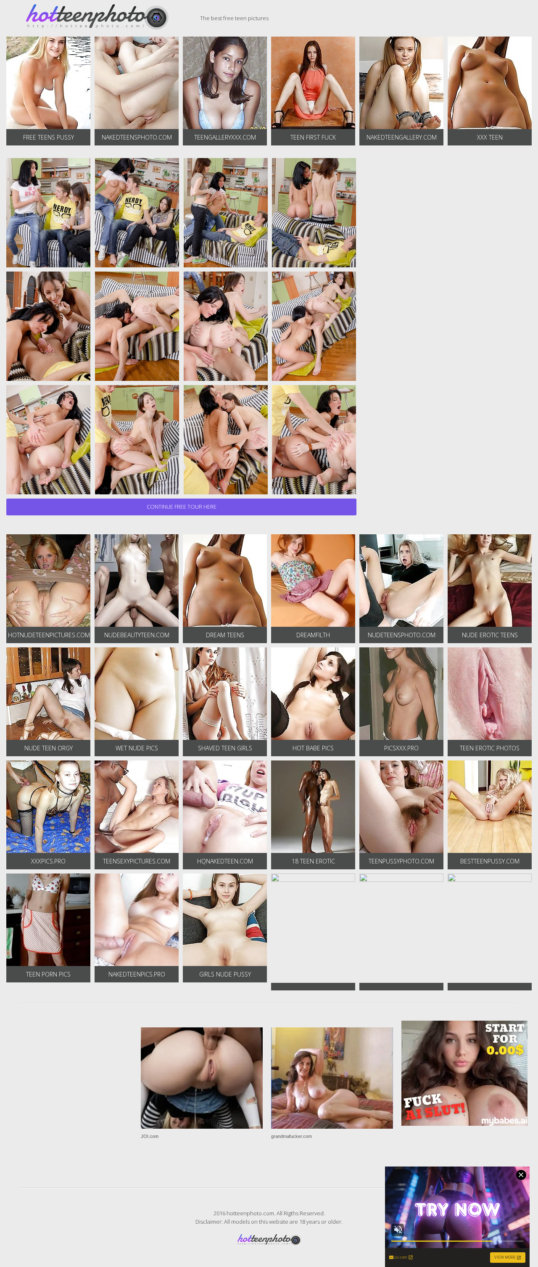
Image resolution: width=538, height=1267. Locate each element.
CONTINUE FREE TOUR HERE (181, 506)
